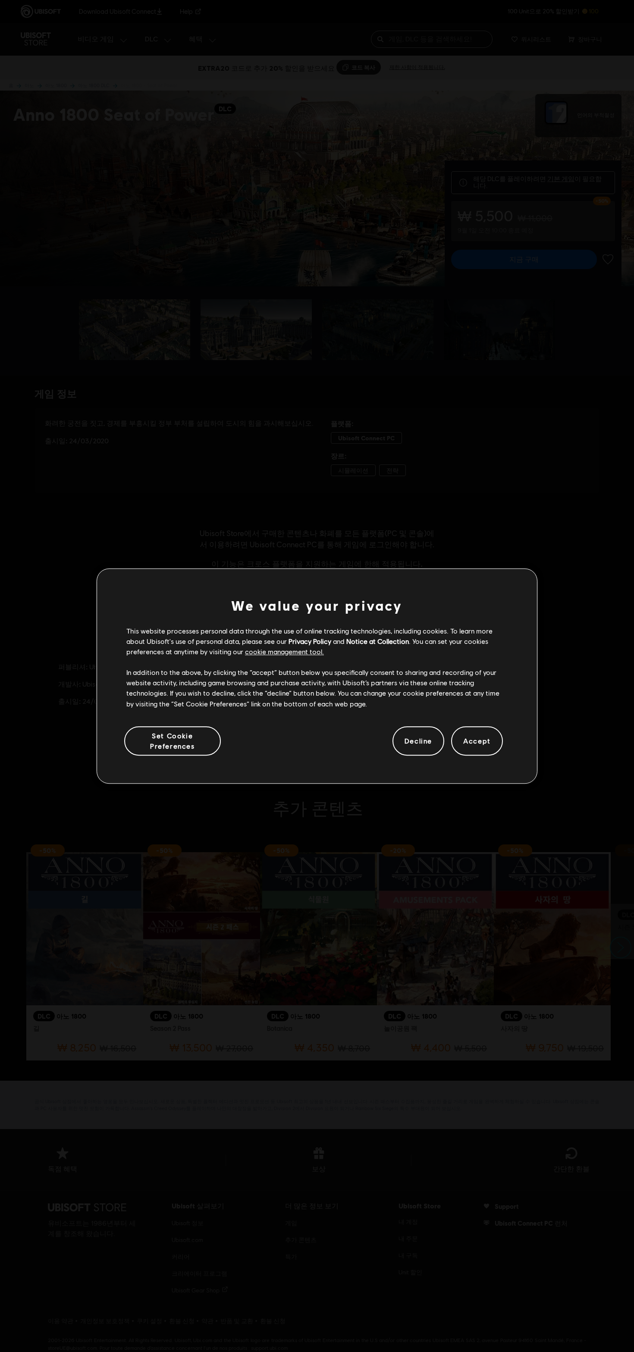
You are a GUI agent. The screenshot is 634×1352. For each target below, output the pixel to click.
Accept (477, 741)
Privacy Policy (310, 641)
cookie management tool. (284, 651)
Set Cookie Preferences (172, 740)
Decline (418, 741)
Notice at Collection (377, 641)
